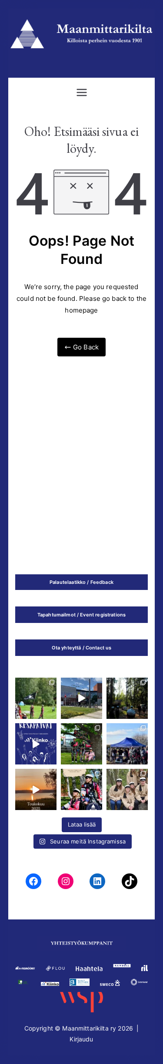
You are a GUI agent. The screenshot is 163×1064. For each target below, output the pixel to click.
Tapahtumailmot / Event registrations (81, 615)
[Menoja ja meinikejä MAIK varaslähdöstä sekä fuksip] (36, 698)
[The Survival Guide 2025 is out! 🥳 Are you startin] (81, 743)
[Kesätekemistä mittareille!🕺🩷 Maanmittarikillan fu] (81, 789)
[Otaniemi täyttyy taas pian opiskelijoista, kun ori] (81, 698)
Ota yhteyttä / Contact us (82, 648)
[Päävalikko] (82, 92)
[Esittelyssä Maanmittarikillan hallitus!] (127, 789)
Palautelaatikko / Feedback (81, 582)
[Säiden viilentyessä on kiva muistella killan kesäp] (127, 698)
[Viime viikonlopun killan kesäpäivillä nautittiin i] (36, 743)
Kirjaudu (81, 1039)
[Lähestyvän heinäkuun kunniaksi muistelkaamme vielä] (36, 789)
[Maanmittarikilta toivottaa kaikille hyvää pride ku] (127, 743)
